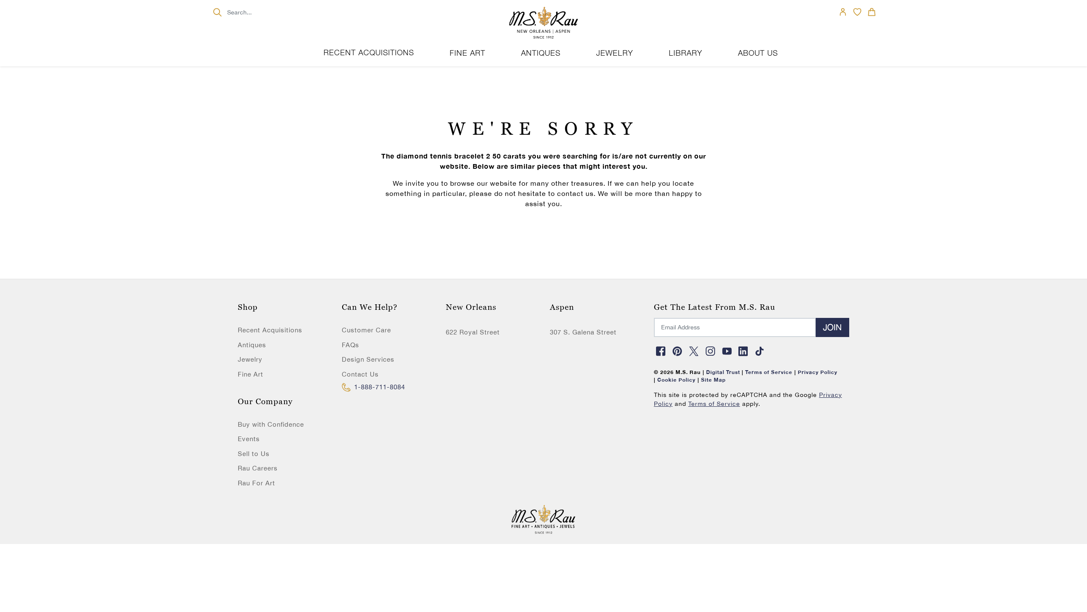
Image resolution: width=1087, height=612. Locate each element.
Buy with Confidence (271, 424)
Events (249, 438)
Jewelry (250, 359)
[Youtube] (727, 351)
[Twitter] (694, 351)
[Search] (217, 12)
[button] (872, 12)
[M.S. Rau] (543, 23)
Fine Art (250, 374)
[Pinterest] (677, 351)
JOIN (832, 327)
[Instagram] (710, 351)
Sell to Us (254, 453)
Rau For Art (256, 483)
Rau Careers (258, 468)
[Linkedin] (743, 351)
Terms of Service (714, 403)
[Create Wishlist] (857, 12)
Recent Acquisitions (369, 52)
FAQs (350, 344)
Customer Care (366, 330)
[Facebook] (661, 351)
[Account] (843, 12)
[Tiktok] (760, 351)
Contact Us (360, 374)
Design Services (368, 359)
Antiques (252, 344)
